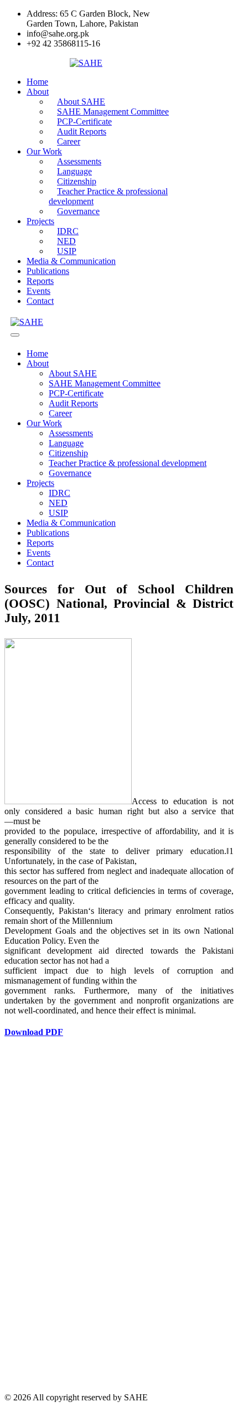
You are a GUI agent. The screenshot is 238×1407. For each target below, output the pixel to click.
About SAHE (73, 373)
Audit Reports (73, 403)
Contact (40, 301)
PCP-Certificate (76, 393)
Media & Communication (71, 261)
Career (68, 141)
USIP (66, 251)
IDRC (59, 493)
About (38, 91)
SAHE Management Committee (105, 383)
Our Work (44, 151)
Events (38, 291)
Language (66, 443)
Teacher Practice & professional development (108, 196)
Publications (48, 271)
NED (58, 503)
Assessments (71, 433)
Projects (40, 221)
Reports (40, 281)
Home (37, 81)
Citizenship (68, 453)
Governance (78, 211)
